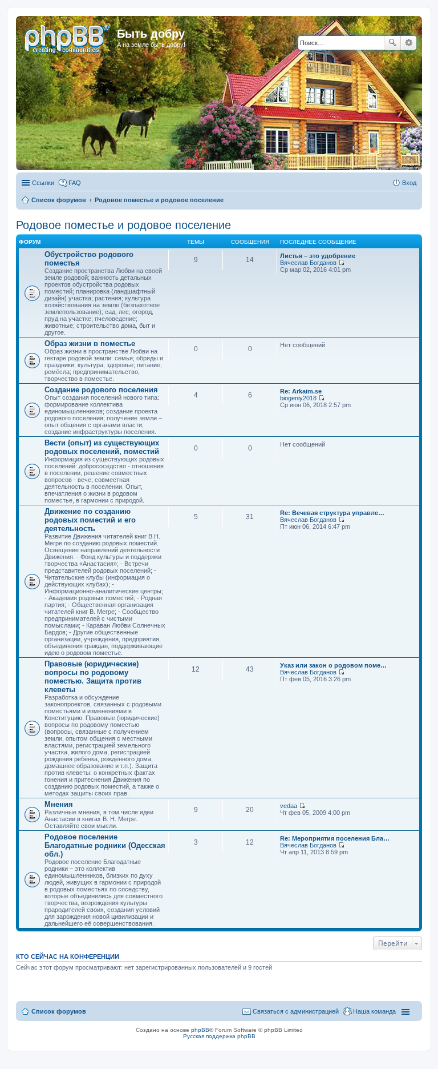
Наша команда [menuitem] (374, 1011)
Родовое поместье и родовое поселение (123, 225)
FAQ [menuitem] (74, 182)
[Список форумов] (68, 37)
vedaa (288, 805)
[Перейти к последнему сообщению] (341, 262)
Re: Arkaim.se (301, 391)
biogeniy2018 (298, 398)
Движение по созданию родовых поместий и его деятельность (90, 520)
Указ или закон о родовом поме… (333, 665)
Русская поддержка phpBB (219, 1036)
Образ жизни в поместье (89, 343)
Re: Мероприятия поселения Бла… (335, 838)
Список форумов (58, 1011)
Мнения (58, 804)
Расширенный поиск (408, 43)
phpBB (200, 1030)
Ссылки (43, 182)
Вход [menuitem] (409, 182)
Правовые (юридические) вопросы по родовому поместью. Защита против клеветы (92, 677)
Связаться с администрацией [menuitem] (296, 1011)
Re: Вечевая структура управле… (332, 512)
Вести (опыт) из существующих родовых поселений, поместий (101, 447)
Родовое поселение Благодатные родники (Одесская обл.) (104, 845)
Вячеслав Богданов (308, 262)
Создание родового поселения (101, 389)
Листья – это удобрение (317, 255)
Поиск (392, 43)
